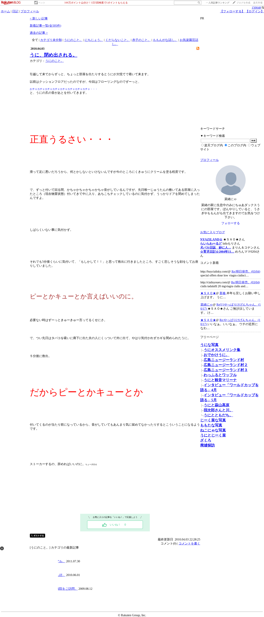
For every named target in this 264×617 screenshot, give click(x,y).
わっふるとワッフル (220, 375)
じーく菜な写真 (213, 420)
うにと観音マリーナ (220, 380)
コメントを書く (189, 543)
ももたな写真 (211, 425)
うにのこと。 (73, 40)
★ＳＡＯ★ (208, 293)
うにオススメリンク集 (222, 350)
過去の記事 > (39, 32)
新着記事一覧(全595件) (45, 25)
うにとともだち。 (218, 415)
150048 (256, 7)
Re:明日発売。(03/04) (246, 271)
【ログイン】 (254, 11)
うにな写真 (209, 345)
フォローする (230, 223)
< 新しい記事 (39, 18)
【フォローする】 (232, 11)
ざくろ (205, 440)
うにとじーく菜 (213, 435)
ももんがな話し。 (165, 40)
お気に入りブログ (212, 232)
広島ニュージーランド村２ (226, 365)
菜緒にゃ (206, 304)
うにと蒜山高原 (216, 405)
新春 (223, 293)
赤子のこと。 (141, 40)
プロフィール (29, 11)
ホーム (5, 11)
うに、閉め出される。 (53, 54)
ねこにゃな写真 (213, 430)
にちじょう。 (94, 40)
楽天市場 (257, 2)
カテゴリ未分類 (51, 40)
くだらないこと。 (117, 40)
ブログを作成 (243, 2)
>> (217, 2)
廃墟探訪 (207, 445)
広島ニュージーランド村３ (226, 370)
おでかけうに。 (216, 355)
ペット (41, 2)
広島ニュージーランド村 (224, 360)
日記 (15, 11)
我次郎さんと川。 (218, 410)
